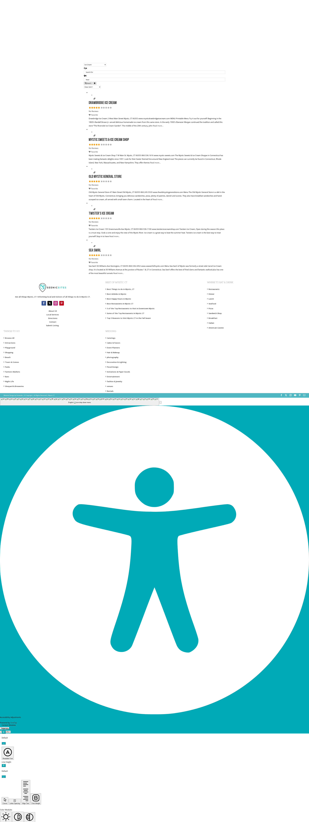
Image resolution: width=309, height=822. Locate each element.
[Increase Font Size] (4, 732)
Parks (7, 367)
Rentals (110, 391)
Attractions (10, 343)
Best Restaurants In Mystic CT (120, 303)
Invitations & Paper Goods (118, 372)
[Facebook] (44, 303)
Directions (52, 318)
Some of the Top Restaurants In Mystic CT (125, 313)
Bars (7, 376)
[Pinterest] (61, 303)
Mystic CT (51, 395)
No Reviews (93, 111)
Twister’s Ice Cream (101, 214)
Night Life (9, 381)
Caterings (111, 338)
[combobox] (79, 402)
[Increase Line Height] (4, 765)
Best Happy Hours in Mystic (119, 299)
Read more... (158, 125)
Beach (8, 357)
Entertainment (113, 376)
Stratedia (19, 395)
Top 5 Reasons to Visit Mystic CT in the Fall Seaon (129, 318)
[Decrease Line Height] (4, 776)
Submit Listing (52, 325)
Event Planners (113, 347)
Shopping (9, 352)
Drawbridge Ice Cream (103, 103)
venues (110, 386)
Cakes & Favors (113, 343)
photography (112, 357)
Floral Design (112, 367)
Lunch (211, 299)
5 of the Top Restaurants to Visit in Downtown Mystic (131, 308)
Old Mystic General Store (105, 177)
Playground (10, 347)
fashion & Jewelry (114, 381)
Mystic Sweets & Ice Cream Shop (109, 140)
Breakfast (213, 318)
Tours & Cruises (12, 362)
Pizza (211, 308)
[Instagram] (55, 303)
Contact (52, 322)
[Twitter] (49, 303)
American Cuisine (216, 328)
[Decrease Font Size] (4, 743)
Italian (211, 323)
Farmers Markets (12, 372)
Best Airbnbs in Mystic (116, 294)
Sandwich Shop (215, 313)
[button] (161, 402)
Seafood (212, 303)
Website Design (9, 395)
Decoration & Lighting (116, 362)
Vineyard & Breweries (14, 386)
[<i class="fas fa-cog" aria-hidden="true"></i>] (94, 83)
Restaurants (214, 289)
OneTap (13, 722)
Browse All (9, 338)
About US (53, 311)
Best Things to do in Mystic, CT (120, 289)
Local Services (52, 314)
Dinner (211, 294)
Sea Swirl (95, 250)
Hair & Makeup (113, 352)
